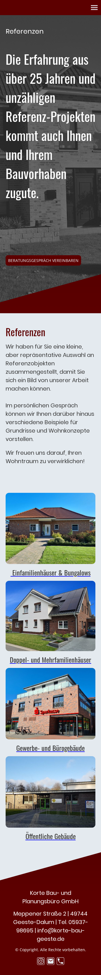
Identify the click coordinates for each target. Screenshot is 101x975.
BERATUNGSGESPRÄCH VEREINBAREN (43, 260)
